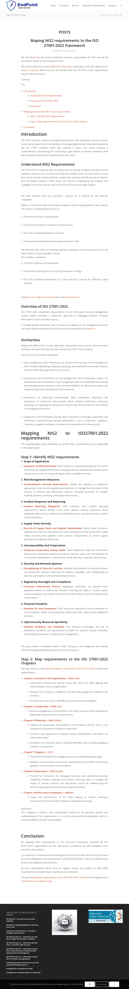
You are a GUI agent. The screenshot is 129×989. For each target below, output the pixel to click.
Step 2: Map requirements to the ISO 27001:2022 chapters (59, 121)
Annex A (91, 328)
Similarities (35, 106)
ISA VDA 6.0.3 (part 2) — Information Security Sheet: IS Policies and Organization (21, 958)
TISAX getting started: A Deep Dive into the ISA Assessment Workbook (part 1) (22, 964)
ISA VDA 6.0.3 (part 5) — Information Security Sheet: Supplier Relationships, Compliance (21, 938)
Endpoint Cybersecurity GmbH (21, 913)
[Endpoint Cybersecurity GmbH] (22, 5)
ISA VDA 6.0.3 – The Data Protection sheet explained (20, 920)
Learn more (102, 984)
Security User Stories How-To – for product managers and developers (21, 932)
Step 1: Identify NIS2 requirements (47, 116)
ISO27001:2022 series (61, 66)
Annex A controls (29, 70)
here (37, 57)
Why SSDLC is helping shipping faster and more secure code (22, 926)
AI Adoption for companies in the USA (19, 969)
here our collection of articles (41, 297)
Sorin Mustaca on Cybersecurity (36, 881)
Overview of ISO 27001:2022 (44, 100)
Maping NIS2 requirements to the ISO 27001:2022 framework (64, 43)
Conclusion (29, 127)
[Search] (120, 5)
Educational (71, 50)
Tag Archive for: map (16, 14)
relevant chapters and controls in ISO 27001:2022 (69, 668)
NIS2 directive (72, 297)
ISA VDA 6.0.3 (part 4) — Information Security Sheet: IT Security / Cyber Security (21, 944)
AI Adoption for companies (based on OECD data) (23, 972)
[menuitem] (53, 5)
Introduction (30, 91)
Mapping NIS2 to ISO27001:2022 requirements (47, 111)
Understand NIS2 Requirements (45, 95)
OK (90, 984)
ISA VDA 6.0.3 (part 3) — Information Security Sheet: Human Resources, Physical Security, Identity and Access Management (21, 951)
